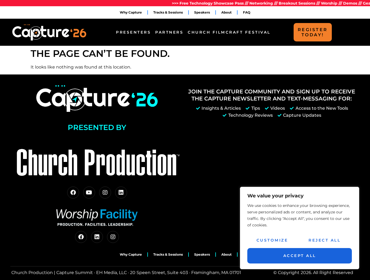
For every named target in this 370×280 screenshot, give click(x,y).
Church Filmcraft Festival (229, 32)
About (226, 12)
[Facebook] (73, 192)
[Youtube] (89, 192)
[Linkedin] (121, 192)
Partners (169, 32)
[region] (299, 228)
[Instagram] (105, 192)
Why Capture (131, 12)
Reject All (324, 240)
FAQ (246, 12)
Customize (272, 240)
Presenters (133, 32)
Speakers (202, 12)
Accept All (299, 255)
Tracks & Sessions (168, 12)
